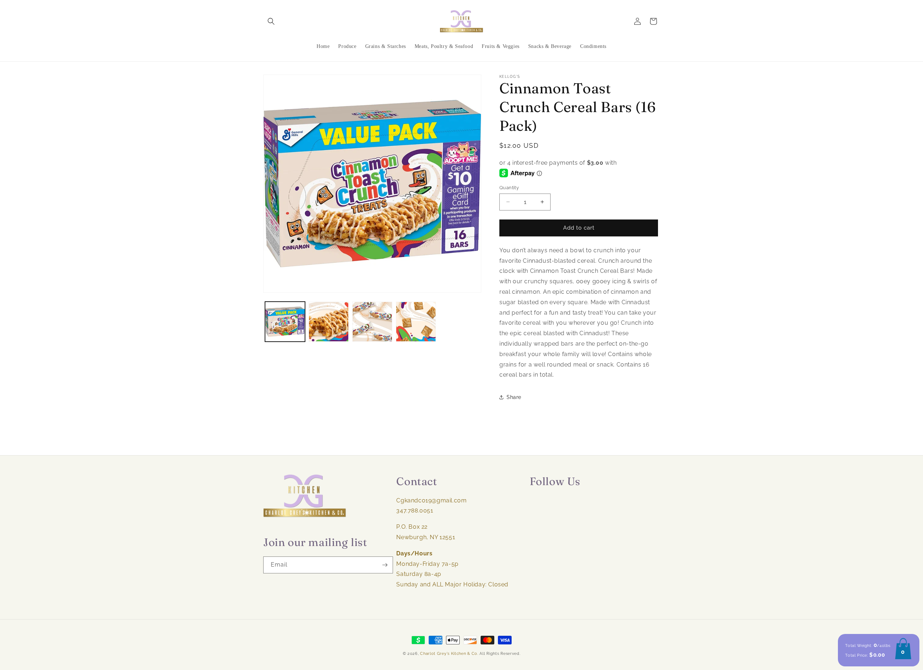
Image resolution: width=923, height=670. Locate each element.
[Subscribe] (385, 564)
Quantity (509, 187)
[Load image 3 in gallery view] (372, 322)
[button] (271, 21)
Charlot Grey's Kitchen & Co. (449, 653)
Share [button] (514, 397)
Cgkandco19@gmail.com (431, 500)
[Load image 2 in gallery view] (329, 322)
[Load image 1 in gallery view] (285, 322)
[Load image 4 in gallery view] (416, 322)
